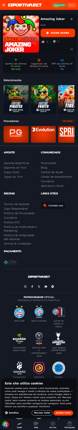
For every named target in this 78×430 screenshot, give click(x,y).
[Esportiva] (25, 5)
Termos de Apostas (16, 204)
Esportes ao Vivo (15, 167)
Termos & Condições (17, 243)
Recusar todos (42, 413)
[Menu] (4, 5)
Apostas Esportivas (16, 163)
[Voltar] (7, 20)
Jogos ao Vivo (13, 176)
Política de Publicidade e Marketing (20, 228)
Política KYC (12, 222)
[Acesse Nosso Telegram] (53, 286)
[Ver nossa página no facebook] (32, 286)
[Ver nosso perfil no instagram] (25, 286)
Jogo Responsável (16, 208)
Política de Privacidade (19, 213)
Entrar (71, 5)
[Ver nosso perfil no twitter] (39, 286)
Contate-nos (55, 205)
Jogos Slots (11, 172)
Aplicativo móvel (52, 186)
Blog (44, 167)
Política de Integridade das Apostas (19, 237)
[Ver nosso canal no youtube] (46, 286)
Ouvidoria (10, 217)
